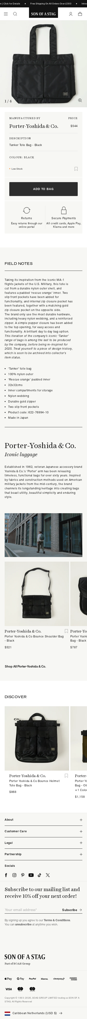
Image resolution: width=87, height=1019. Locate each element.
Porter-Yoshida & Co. (33, 126)
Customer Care (16, 831)
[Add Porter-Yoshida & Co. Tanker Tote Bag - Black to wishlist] (76, 168)
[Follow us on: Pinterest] (22, 875)
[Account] (70, 13)
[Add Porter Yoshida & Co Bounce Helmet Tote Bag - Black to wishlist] (66, 776)
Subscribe (69, 910)
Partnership (13, 854)
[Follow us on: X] (47, 875)
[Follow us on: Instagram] (14, 875)
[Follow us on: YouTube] (31, 875)
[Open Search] (15, 13)
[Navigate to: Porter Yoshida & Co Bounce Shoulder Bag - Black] (37, 594)
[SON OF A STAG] (43, 13)
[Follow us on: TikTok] (39, 875)
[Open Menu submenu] (5, 13)
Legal (9, 843)
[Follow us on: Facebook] (6, 875)
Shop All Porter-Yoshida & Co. (25, 666)
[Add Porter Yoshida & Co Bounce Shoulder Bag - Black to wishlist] (66, 631)
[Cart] (80, 13)
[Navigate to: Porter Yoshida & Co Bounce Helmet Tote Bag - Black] (37, 738)
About (9, 820)
